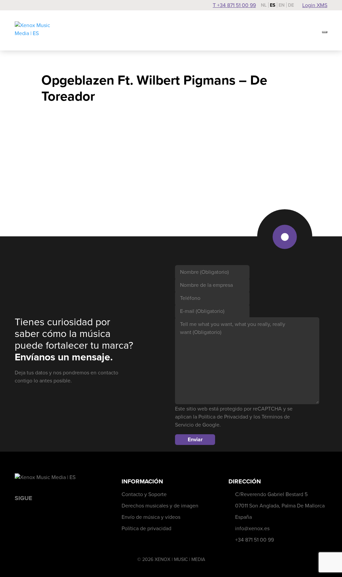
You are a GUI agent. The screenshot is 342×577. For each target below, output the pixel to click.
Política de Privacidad (223, 417)
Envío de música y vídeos (151, 517)
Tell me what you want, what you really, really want (232, 328)
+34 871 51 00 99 (254, 540)
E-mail (202, 311)
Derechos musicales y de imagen (160, 505)
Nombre (204, 272)
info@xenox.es (252, 528)
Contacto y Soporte (144, 494)
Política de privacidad (146, 528)
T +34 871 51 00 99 (234, 5)
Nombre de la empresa (206, 285)
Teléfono (190, 298)
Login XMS (314, 5)
